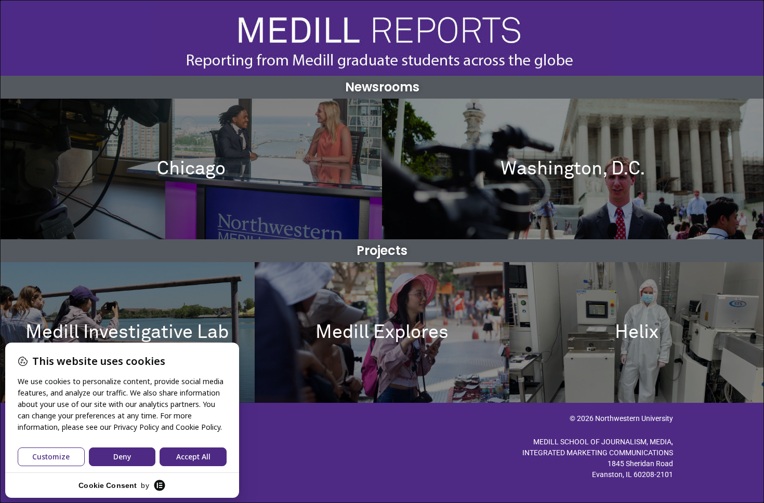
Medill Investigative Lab (127, 332)
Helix (636, 332)
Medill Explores (382, 332)
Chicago (191, 169)
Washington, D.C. (573, 169)
